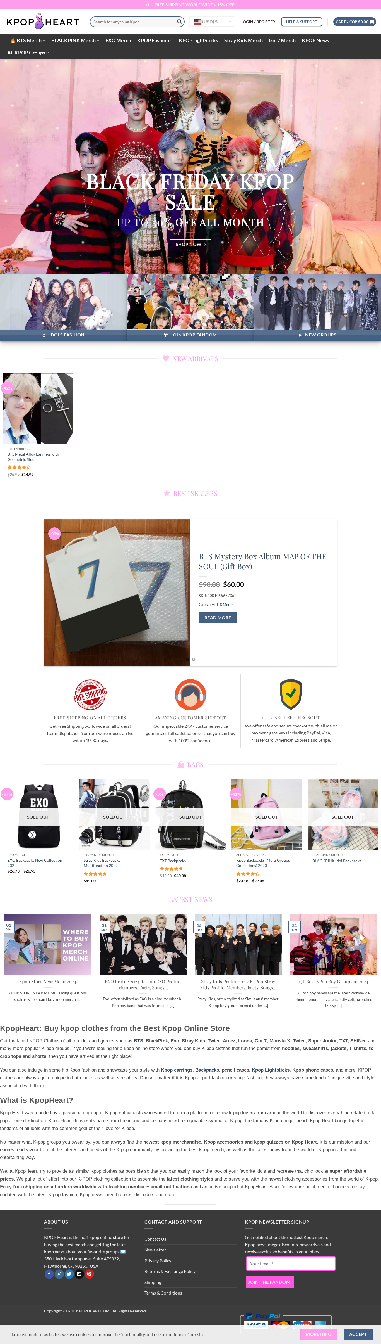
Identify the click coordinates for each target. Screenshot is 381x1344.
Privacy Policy (157, 1260)
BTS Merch (224, 604)
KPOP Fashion (153, 40)
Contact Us (155, 1238)
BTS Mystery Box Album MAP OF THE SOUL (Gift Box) (263, 561)
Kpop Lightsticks (271, 1070)
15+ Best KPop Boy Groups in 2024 (333, 982)
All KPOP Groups (26, 53)
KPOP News (315, 40)
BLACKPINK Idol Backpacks (336, 860)
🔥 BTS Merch (26, 40)
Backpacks (207, 1070)
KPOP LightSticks (198, 40)
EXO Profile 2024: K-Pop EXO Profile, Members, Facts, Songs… (143, 985)
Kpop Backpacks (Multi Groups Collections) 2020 (263, 863)
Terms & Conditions (163, 1292)
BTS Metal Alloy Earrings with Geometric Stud (33, 457)
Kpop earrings (176, 1070)
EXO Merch (118, 40)
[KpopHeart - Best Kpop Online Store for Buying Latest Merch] (42, 21)
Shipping (152, 1282)
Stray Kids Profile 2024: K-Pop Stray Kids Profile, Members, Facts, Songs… (238, 985)
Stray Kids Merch (243, 40)
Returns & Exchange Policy (170, 1271)
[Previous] (57, 592)
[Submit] (179, 22)
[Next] (324, 592)
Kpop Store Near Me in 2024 (47, 982)
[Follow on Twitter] (69, 1274)
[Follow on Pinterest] (89, 1274)
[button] (258, 22)
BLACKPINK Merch (73, 40)
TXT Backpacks (173, 860)
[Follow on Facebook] (49, 1274)
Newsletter (155, 1249)
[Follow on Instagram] (59, 1274)
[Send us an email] (79, 1274)
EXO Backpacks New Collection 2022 (35, 863)
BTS (138, 1041)
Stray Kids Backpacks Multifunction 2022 (102, 863)
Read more (217, 617)
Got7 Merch (282, 40)
